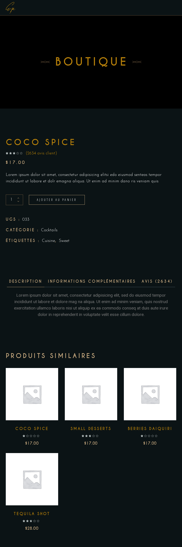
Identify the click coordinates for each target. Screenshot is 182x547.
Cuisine (48, 241)
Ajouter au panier (57, 200)
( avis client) (41, 153)
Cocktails (49, 230)
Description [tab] (25, 281)
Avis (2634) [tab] (157, 281)
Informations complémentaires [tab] (92, 281)
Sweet (64, 241)
